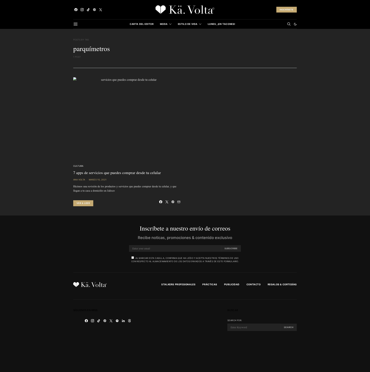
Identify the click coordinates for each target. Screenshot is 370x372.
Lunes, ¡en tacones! (221, 24)
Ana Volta (79, 179)
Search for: (234, 320)
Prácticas (209, 284)
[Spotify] (117, 320)
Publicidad (232, 284)
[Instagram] (82, 9)
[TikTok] (88, 9)
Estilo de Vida (188, 24)
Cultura (78, 166)
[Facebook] (76, 9)
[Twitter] (100, 9)
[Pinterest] (94, 9)
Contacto (253, 284)
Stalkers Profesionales (178, 284)
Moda (164, 24)
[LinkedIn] (123, 320)
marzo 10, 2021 (98, 179)
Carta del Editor (142, 24)
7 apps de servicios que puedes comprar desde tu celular (117, 172)
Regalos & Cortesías (282, 284)
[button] (295, 24)
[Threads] (129, 320)
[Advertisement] (185, 336)
